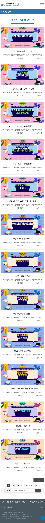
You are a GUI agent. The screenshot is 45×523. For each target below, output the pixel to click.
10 (31, 485)
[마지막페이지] (36, 485)
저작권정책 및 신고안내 (36, 502)
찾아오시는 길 (6, 502)
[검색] (38, 490)
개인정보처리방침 (19, 502)
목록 (38, 480)
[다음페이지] (34, 485)
